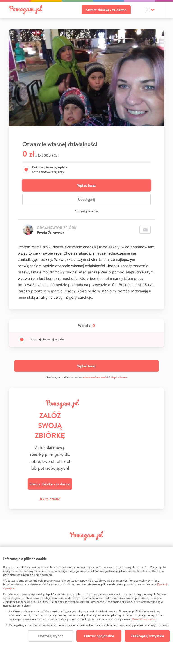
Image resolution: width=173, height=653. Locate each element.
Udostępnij (86, 199)
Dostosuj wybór (50, 635)
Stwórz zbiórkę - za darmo (106, 9)
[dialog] (86, 600)
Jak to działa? (50, 498)
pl (147, 9)
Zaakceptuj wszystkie (147, 635)
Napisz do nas (119, 377)
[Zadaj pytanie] (145, 230)
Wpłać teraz (86, 185)
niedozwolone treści (95, 377)
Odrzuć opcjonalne (99, 635)
